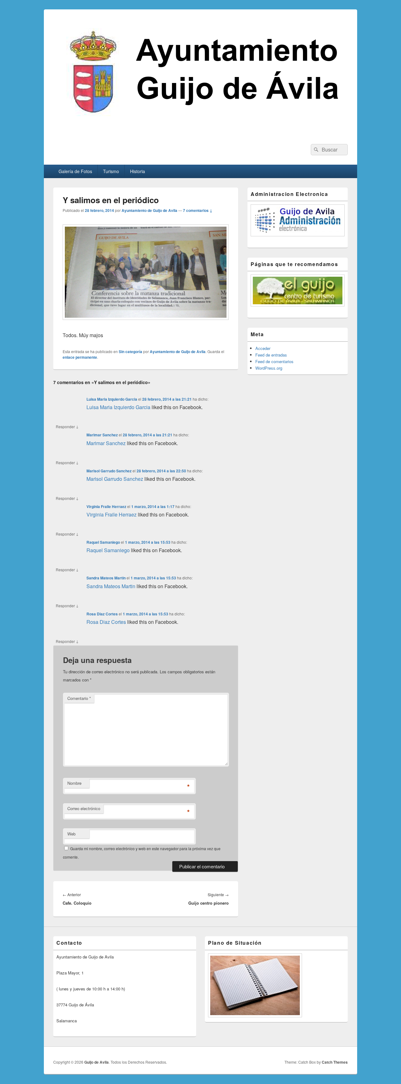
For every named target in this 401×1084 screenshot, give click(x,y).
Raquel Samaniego (103, 542)
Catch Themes (335, 1062)
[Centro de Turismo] (298, 290)
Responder (67, 426)
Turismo (111, 171)
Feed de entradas (271, 355)
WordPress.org (268, 368)
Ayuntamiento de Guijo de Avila (149, 210)
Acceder (262, 348)
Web (71, 834)
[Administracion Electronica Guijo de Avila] (298, 220)
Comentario (79, 698)
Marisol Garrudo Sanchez (109, 471)
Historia (137, 171)
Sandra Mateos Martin (106, 578)
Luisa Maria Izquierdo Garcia (111, 399)
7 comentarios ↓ (197, 210)
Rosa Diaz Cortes (102, 614)
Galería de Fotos (75, 171)
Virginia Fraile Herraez (106, 506)
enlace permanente (80, 357)
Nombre (74, 783)
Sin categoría (130, 351)
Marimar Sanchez (102, 435)
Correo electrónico (83, 808)
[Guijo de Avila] (200, 132)
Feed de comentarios (274, 361)
